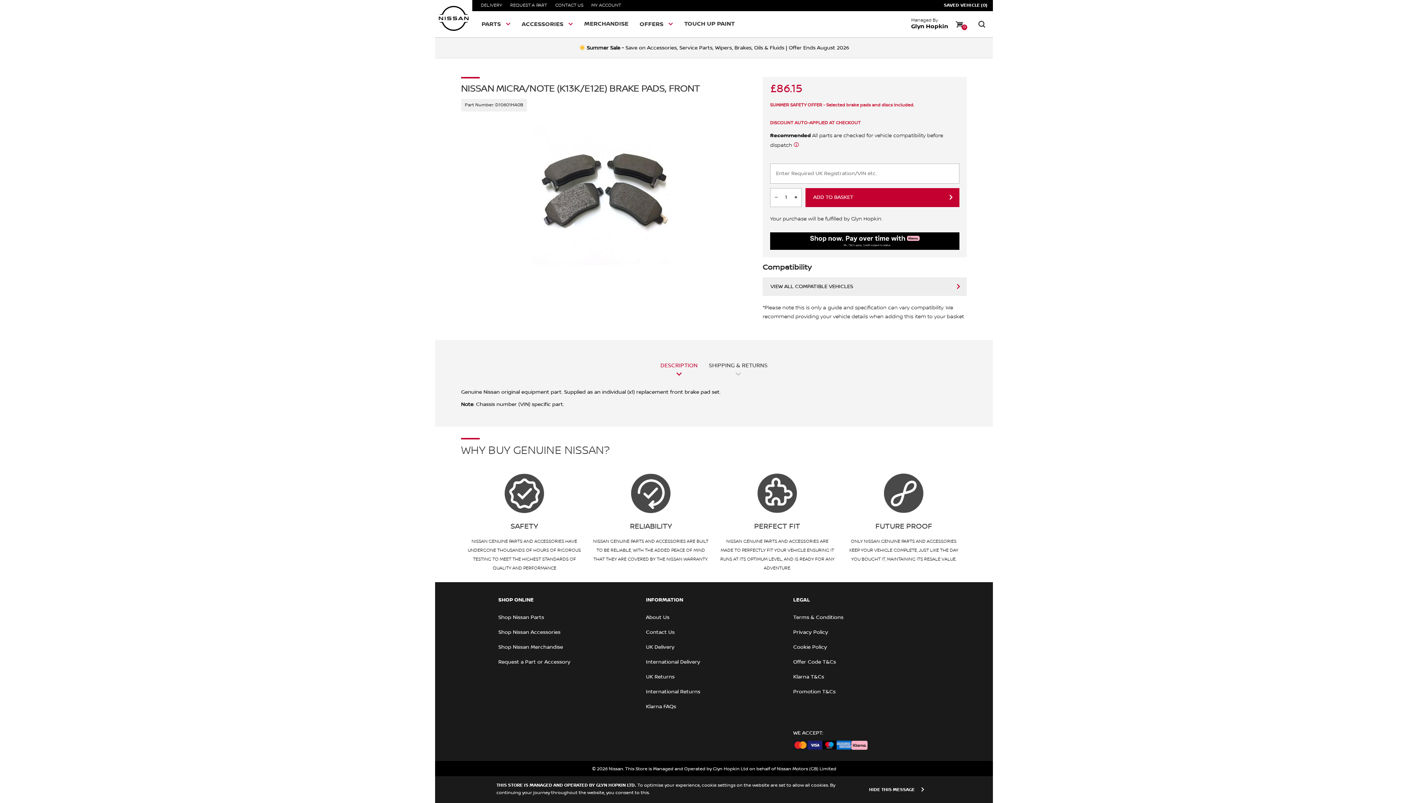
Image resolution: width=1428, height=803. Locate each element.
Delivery (491, 5)
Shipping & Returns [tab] (738, 365)
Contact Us (569, 5)
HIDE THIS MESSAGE (892, 790)
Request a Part (528, 5)
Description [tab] (679, 365)
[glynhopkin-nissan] (453, 18)
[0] (959, 24)
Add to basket (833, 197)
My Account (606, 5)
